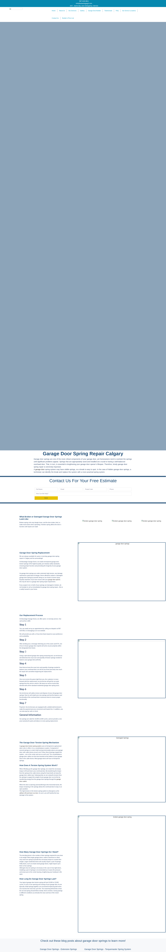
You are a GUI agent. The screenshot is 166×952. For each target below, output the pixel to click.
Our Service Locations (129, 10)
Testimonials (108, 10)
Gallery (82, 10)
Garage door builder (94, 10)
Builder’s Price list (68, 18)
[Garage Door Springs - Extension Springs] (58, 946)
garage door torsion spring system (31, 746)
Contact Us (55, 18)
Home (54, 10)
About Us (62, 10)
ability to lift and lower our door (28, 793)
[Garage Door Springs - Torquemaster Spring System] (108, 946)
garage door (40, 469)
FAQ (117, 10)
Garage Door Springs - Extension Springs (58, 949)
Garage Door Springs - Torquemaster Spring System (107, 949)
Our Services (72, 10)
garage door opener (54, 579)
